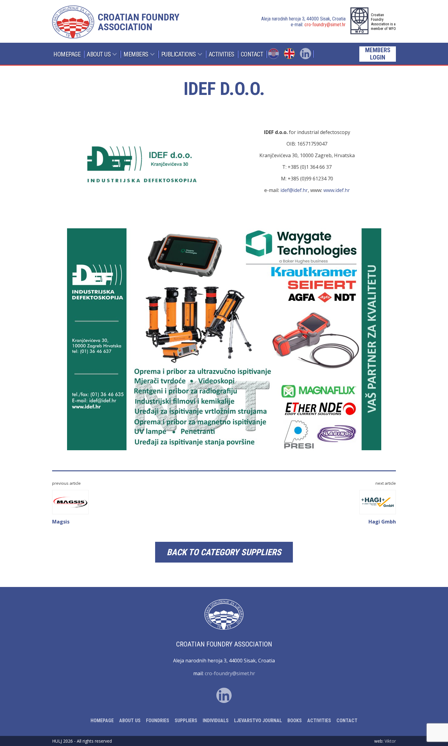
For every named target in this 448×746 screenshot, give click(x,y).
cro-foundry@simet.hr (325, 24)
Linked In (305, 53)
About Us (99, 54)
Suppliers (186, 720)
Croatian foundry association (139, 22)
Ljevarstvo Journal (258, 720)
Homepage (66, 54)
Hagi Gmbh (382, 521)
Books (294, 720)
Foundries (157, 720)
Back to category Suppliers (224, 552)
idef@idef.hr (294, 190)
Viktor (390, 741)
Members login (377, 53)
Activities (221, 54)
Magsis (60, 521)
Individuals (216, 720)
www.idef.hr (336, 190)
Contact (252, 54)
